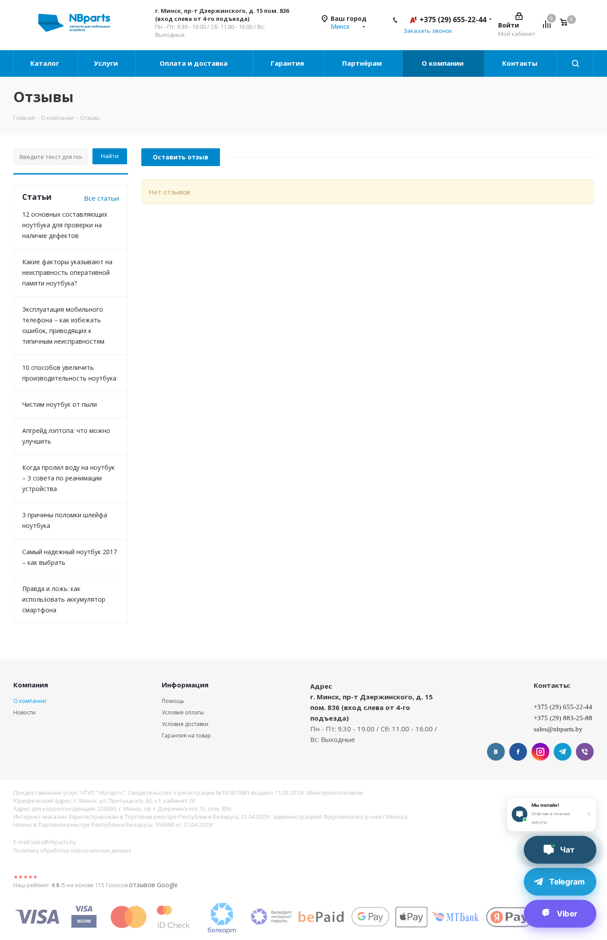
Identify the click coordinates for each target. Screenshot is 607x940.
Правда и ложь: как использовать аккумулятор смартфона (63, 599)
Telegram (562, 752)
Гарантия (288, 63)
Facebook (518, 752)
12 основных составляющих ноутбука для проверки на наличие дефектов (64, 225)
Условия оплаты (183, 712)
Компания (30, 684)
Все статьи (101, 198)
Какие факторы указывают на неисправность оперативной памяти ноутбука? (67, 272)
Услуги (107, 63)
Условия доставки (185, 724)
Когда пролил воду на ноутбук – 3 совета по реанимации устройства (68, 478)
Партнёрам (362, 63)
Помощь (173, 701)
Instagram (540, 752)
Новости (24, 712)
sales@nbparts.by (53, 842)
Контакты (520, 63)
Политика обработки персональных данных (72, 850)
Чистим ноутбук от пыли (59, 404)
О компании (443, 63)
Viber (585, 752)
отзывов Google (153, 885)
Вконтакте (496, 752)
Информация (185, 684)
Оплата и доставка (194, 63)
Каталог (45, 63)
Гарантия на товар (186, 735)
